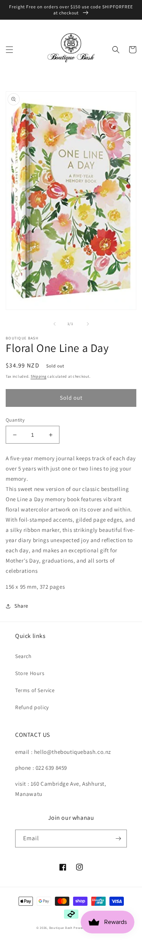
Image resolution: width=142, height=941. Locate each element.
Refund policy (32, 707)
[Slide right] (88, 324)
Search (23, 656)
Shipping (39, 376)
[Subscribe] (118, 838)
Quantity (15, 420)
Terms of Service (35, 690)
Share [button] (21, 605)
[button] (9, 49)
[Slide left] (54, 324)
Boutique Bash (61, 927)
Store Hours (30, 673)
